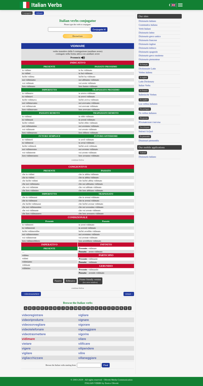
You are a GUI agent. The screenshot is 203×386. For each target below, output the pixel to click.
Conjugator (27, 13)
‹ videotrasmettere (31, 294)
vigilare (27, 353)
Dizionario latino (146, 32)
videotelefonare (33, 329)
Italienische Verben (147, 94)
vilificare (84, 343)
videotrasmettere (34, 334)
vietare (27, 343)
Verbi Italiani (145, 29)
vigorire (83, 334)
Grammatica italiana (148, 25)
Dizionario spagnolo (148, 52)
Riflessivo (70, 281)
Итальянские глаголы (149, 122)
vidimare (39, 13)
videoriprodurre (32, 319)
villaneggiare (87, 358)
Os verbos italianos (147, 113)
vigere (26, 348)
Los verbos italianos (148, 104)
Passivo (58, 281)
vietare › (129, 294)
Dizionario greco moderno (151, 55)
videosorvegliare (33, 324)
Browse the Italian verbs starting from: (61, 365)
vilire (81, 353)
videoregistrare (32, 315)
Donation (78, 36)
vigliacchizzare (32, 358)
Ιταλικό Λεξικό (146, 131)
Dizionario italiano (147, 21)
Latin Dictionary (146, 81)
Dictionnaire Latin (147, 68)
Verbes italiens (145, 72)
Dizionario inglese (147, 44)
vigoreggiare (87, 329)
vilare (82, 339)
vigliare (83, 315)
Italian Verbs (46, 5)
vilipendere (86, 348)
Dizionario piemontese (149, 59)
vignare (83, 319)
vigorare (84, 324)
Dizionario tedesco (147, 48)
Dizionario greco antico (150, 36)
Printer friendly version (90, 280)
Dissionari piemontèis (149, 140)
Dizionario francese (148, 40)
